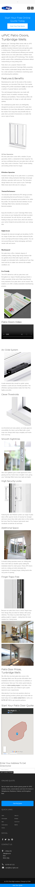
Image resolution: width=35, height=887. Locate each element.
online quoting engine (13, 685)
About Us (16, 815)
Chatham (18, 791)
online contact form (19, 698)
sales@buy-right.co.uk (11, 868)
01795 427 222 (6, 700)
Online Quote (4, 818)
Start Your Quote (17, 885)
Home (3, 815)
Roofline (16, 824)
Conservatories (4, 824)
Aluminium (16, 821)
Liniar (23, 86)
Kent (2, 793)
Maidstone (13, 791)
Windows (16, 818)
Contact (3, 827)
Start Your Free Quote (17, 26)
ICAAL (29, 881)
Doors (3, 821)
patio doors (4, 46)
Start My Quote (17, 803)
